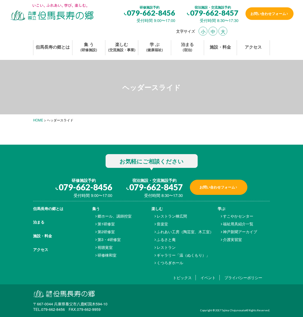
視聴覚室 (105, 247)
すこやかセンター (238, 216)
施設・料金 (220, 47)
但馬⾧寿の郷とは (48, 208)
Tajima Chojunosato (233, 310)
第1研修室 (106, 224)
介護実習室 (232, 239)
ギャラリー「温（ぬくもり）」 (183, 255)
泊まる (187, 47)
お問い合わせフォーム (268, 13)
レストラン (166, 247)
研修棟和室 (107, 255)
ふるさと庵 (166, 239)
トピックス (182, 277)
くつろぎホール (170, 262)
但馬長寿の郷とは (53, 47)
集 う (88, 47)
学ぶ (221, 208)
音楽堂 (162, 224)
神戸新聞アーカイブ (240, 231)
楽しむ (121, 47)
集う (96, 208)
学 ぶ (154, 47)
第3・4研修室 (109, 239)
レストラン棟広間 (172, 216)
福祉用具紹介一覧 (238, 224)
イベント (208, 277)
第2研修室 (106, 231)
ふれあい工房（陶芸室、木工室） (185, 231)
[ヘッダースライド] (51, 12)
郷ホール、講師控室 (115, 216)
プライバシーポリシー (243, 277)
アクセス (253, 47)
